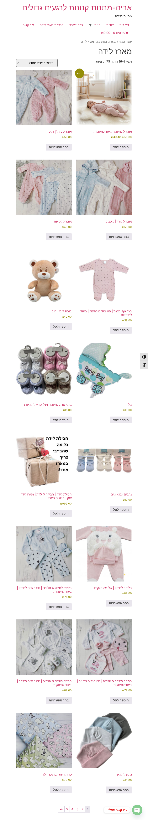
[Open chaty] (137, 810)
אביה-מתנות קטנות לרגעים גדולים (77, 7)
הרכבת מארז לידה (52, 25)
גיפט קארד (76, 25)
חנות (97, 25)
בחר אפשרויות (59, 147)
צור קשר (28, 25)
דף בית (124, 25)
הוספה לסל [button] (121, 147)
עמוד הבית (125, 42)
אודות (110, 25)
